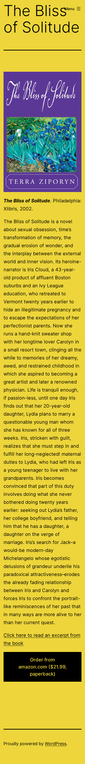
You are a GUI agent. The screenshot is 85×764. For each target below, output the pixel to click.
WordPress (55, 743)
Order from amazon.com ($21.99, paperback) (42, 667)
